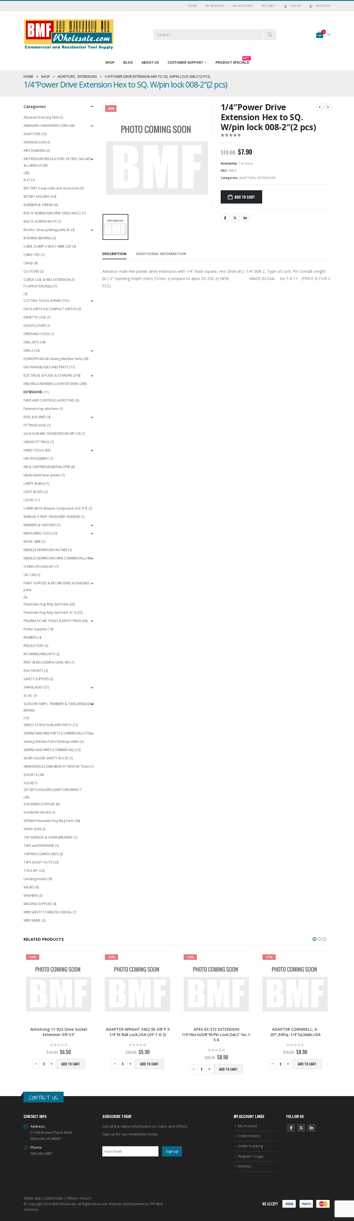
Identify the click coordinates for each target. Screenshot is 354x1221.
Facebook (225, 218)
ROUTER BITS (33, 670)
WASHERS (31, 895)
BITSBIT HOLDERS (37, 196)
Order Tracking (250, 1145)
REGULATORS (34, 645)
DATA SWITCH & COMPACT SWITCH (50, 309)
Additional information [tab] (161, 253)
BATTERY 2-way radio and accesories (51, 188)
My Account (243, 6)
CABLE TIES (32, 254)
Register (323, 6)
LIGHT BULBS (33, 491)
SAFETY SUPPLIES (36, 679)
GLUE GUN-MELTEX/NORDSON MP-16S (52, 433)
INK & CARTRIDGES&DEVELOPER (47, 466)
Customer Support (185, 62)
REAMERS (30, 637)
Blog (128, 62)
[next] (328, 107)
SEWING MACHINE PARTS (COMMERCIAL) (53, 733)
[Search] (270, 34)
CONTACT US (43, 1097)
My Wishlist (215, 6)
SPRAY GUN (32, 829)
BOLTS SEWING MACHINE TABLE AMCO (52, 213)
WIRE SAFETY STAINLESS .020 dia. (48, 912)
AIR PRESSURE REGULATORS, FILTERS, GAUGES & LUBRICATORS (57, 162)
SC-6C (28, 695)
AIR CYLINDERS (34, 150)
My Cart (268, 6)
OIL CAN (30, 574)
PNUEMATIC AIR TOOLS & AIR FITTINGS (52, 620)
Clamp (28, 263)
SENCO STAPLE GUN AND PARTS (48, 725)
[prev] (320, 107)
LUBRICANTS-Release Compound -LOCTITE (56, 508)
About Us (150, 62)
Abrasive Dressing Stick (41, 117)
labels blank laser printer (42, 475)
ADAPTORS (247, 178)
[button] (314, 939)
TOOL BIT (31, 870)
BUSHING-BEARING (37, 238)
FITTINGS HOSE (35, 425)
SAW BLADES (33, 687)
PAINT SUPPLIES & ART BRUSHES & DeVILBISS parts (57, 586)
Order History (249, 1135)
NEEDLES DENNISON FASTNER (45, 549)
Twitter (235, 218)
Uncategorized (35, 878)
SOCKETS (30, 774)
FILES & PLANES (35, 417)
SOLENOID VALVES (37, 812)
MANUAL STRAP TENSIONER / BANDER (52, 516)
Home (192, 6)
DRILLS (28, 350)
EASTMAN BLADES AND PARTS (46, 367)
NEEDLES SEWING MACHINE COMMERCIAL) (54, 558)
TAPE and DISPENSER (39, 845)
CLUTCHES (31, 271)
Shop (109, 62)
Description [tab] (114, 253)
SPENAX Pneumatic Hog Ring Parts (49, 820)
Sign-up (172, 1151)
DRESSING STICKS (37, 333)
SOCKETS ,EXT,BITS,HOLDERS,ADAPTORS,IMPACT (53, 786)
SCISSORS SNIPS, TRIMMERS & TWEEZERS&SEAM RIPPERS (59, 707)
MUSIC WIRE (32, 541)
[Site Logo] (69, 34)
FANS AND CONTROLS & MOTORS (49, 400)
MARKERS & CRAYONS (40, 525)
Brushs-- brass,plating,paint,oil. (47, 229)
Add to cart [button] (70, 1063)
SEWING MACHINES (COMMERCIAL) (49, 749)
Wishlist (244, 1166)
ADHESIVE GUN (34, 142)
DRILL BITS (31, 342)
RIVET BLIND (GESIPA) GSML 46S (47, 662)
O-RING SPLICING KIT (39, 566)
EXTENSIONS (266, 178)
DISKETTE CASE (35, 317)
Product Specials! (232, 61)
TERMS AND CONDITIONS (43, 1198)
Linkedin (311, 1128)
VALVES (29, 887)
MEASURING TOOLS (38, 533)
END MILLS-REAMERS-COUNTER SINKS (51, 383)
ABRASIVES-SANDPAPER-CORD (46, 125)
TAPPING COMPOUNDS (41, 854)
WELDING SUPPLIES (38, 903)
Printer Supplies (35, 629)
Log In (295, 6)
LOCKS (28, 500)
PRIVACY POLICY (79, 1198)
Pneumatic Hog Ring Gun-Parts (46, 604)
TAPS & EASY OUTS (38, 862)
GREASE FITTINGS (36, 441)
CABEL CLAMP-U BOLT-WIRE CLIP (47, 246)
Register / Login (251, 1156)
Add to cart (245, 197)
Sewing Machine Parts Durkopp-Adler (51, 741)
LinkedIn (245, 218)
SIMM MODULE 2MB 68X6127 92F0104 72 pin (56, 766)
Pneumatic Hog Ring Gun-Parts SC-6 (50, 612)
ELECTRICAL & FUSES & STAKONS (48, 375)
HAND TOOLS (34, 450)
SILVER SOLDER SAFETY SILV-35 (46, 758)
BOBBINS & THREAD (38, 204)
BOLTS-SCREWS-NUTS (40, 221)
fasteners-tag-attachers (41, 408)
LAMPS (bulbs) (34, 483)
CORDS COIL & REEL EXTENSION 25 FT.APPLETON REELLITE (49, 283)
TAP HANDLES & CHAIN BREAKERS (48, 837)
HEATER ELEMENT (36, 458)
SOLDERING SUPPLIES (39, 804)
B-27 (27, 180)
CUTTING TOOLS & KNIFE (42, 300)
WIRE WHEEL (32, 920)
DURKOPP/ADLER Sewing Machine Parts (53, 358)
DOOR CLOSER (34, 325)
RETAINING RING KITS (39, 654)
